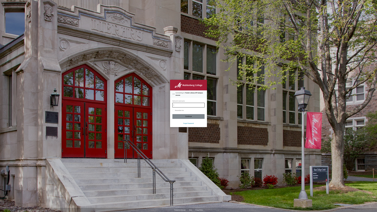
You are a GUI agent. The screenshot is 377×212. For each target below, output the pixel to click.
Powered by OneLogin (180, 210)
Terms (190, 210)
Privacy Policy (199, 210)
